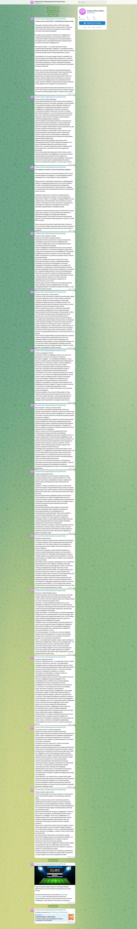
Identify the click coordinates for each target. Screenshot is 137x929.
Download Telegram (94, 23)
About (84, 27)
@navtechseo (91, 12)
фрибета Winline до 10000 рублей (58, 912)
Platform (99, 27)
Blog (89, 27)
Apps (93, 27)
